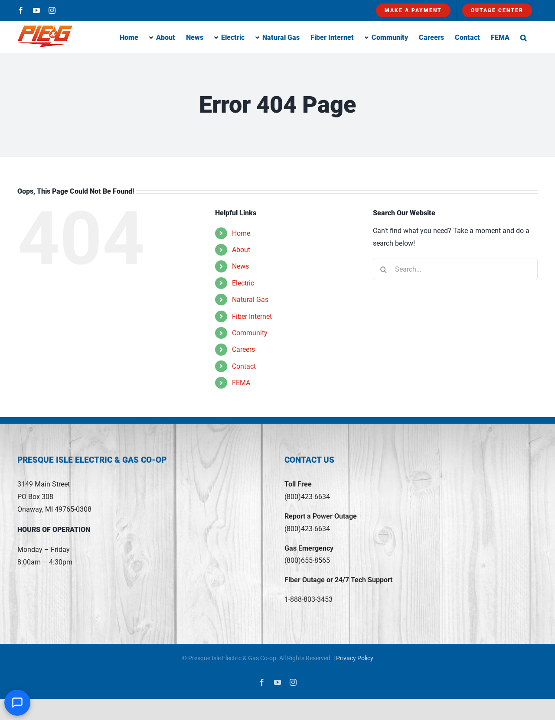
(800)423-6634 (307, 497)
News (240, 266)
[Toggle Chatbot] (17, 703)
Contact (244, 366)
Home (241, 233)
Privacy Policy (354, 658)
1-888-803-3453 (308, 599)
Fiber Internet (252, 316)
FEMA (241, 383)
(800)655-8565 (307, 560)
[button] (523, 36)
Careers (243, 349)
